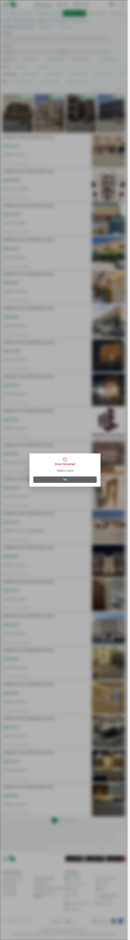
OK (65, 480)
